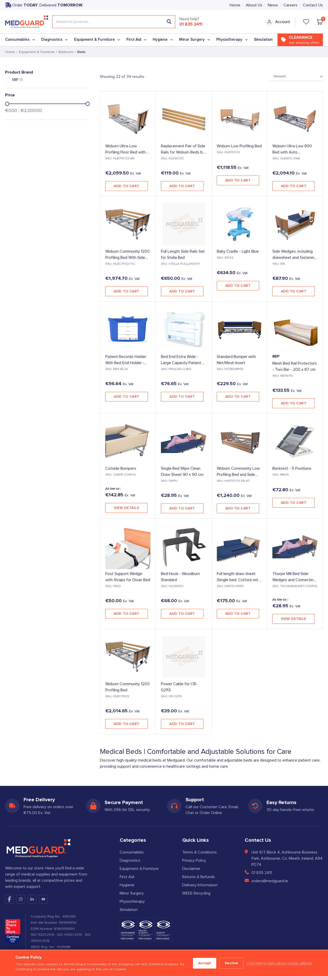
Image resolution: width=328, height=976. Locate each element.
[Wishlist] (306, 22)
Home (235, 5)
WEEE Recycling (196, 893)
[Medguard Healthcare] (26, 21)
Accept (204, 963)
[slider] (7, 104)
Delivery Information (200, 885)
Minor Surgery (192, 39)
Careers (290, 5)
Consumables (17, 39)
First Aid (133, 39)
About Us (254, 5)
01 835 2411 (190, 24)
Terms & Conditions (199, 852)
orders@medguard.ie (269, 881)
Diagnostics (52, 39)
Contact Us (313, 5)
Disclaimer (191, 868)
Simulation (263, 39)
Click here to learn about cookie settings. (280, 963)
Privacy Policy (194, 860)
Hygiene (160, 39)
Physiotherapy (229, 39)
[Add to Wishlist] (147, 99)
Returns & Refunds (198, 877)
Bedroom (65, 52)
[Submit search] (169, 22)
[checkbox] (7, 79)
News (273, 5)
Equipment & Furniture (94, 39)
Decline (231, 963)
